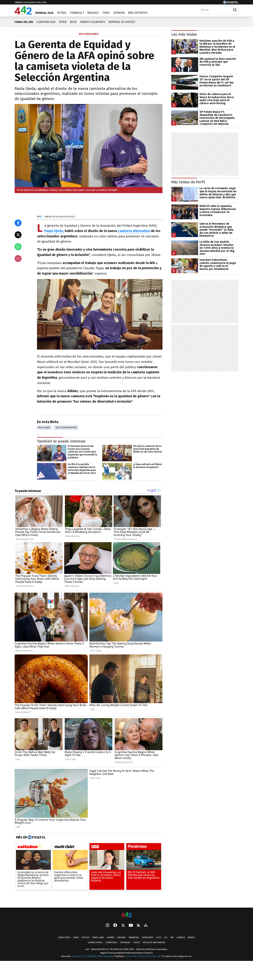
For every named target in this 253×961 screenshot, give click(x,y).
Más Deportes (137, 12)
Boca (73, 22)
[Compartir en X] (18, 234)
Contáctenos (111, 942)
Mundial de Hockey (122, 22)
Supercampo (147, 937)
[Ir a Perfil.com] (230, 3)
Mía (171, 937)
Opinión (119, 12)
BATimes (191, 937)
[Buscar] (234, 9)
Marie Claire (98, 937)
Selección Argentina (66, 427)
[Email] (18, 258)
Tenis (106, 12)
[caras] (106, 847)
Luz (165, 937)
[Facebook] (115, 925)
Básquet (93, 12)
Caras (76, 937)
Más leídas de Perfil (188, 182)
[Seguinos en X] (123, 925)
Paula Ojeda (44, 427)
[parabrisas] (143, 847)
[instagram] (107, 925)
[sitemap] (145, 925)
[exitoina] (33, 847)
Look (158, 937)
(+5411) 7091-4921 (133, 956)
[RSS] (138, 925)
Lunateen (181, 937)
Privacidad (125, 942)
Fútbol (62, 12)
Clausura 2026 (46, 22)
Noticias (85, 937)
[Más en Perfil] (36, 837)
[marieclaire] (70, 847)
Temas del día (23, 22)
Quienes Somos (95, 942)
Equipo (136, 942)
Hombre (110, 937)
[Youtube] (131, 925)
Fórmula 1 (77, 12)
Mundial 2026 (44, 12)
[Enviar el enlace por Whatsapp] (18, 246)
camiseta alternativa (134, 231)
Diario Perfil (64, 937)
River (62, 22)
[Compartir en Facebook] (18, 222)
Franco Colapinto (92, 22)
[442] (126, 915)
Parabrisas (134, 937)
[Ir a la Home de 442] (23, 13)
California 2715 (78, 956)
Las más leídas (184, 34)
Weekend (122, 937)
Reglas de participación (154, 942)
